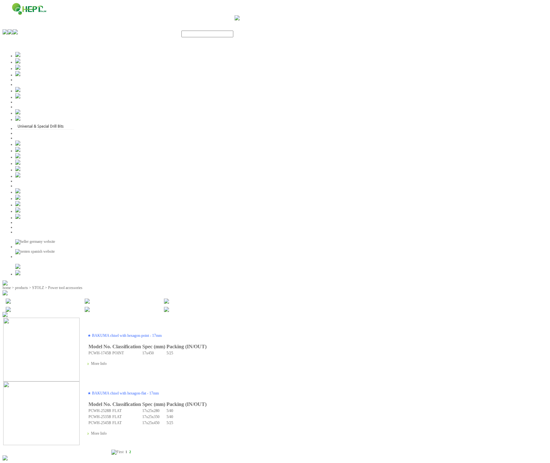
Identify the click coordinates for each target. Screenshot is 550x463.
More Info (99, 363)
